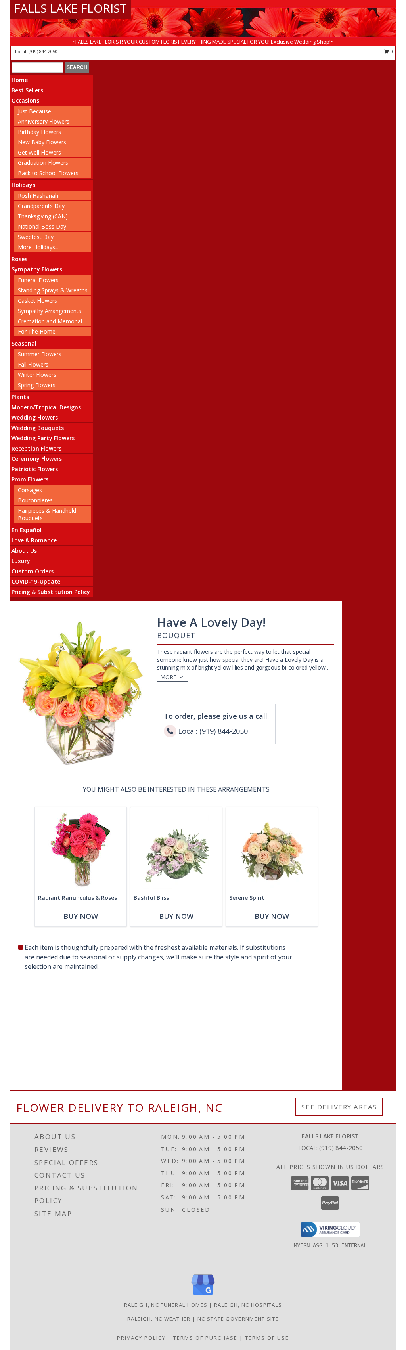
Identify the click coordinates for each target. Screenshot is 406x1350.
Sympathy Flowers (36, 269)
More (168, 677)
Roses (19, 259)
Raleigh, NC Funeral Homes (166, 1304)
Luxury (20, 561)
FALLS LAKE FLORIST (70, 8)
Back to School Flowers (48, 173)
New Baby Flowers (42, 142)
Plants (20, 397)
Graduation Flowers (43, 162)
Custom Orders (32, 571)
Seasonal (23, 343)
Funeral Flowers (38, 280)
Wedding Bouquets (37, 428)
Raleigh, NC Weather (159, 1318)
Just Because (34, 111)
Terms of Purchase (205, 1337)
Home (19, 80)
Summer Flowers (39, 354)
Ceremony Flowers (36, 458)
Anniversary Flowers (43, 121)
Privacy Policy (141, 1337)
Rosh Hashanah (38, 195)
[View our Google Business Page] (203, 1295)
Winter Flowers (37, 374)
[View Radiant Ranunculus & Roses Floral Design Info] (80, 849)
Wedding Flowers (34, 417)
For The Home (37, 331)
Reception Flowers (36, 448)
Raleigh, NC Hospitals (248, 1304)
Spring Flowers (37, 385)
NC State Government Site (238, 1318)
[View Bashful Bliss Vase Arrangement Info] (176, 849)
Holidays (23, 185)
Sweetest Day (36, 237)
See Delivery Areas (339, 1106)
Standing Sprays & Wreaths (53, 290)
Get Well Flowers (39, 152)
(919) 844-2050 (43, 51)
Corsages (30, 490)
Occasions (25, 100)
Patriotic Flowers (34, 469)
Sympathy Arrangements (49, 311)
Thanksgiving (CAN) (43, 216)
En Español (26, 530)
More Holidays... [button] (38, 247)
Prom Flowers (29, 479)
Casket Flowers (37, 300)
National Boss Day (42, 226)
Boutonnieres (35, 500)
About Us (24, 550)
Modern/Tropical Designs (46, 407)
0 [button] (391, 51)
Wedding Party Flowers (43, 438)
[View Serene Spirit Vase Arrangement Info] (272, 849)
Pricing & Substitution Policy (50, 592)
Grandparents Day (41, 206)
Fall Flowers (33, 364)
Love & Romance (34, 540)
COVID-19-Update (35, 581)
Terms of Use (267, 1337)
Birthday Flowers (39, 132)
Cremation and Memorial (50, 321)
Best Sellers (27, 90)
